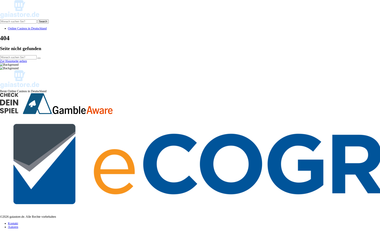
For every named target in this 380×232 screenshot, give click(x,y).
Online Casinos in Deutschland (27, 28)
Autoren (13, 227)
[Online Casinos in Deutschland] (20, 17)
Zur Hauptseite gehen (13, 61)
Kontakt (13, 223)
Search (43, 21)
